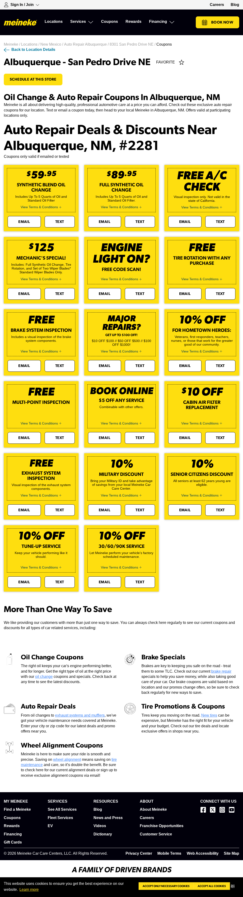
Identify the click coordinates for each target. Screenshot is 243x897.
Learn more (29, 889)
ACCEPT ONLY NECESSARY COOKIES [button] (166, 886)
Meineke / (12, 44)
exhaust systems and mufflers (80, 715)
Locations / (30, 44)
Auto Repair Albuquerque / (87, 44)
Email (24, 222)
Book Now (222, 22)
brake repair (221, 671)
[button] (233, 886)
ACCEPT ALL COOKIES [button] (212, 886)
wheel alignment (67, 759)
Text (59, 222)
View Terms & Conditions (39, 207)
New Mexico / (52, 44)
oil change (44, 677)
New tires (209, 715)
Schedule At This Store (33, 79)
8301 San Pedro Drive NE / (133, 44)
